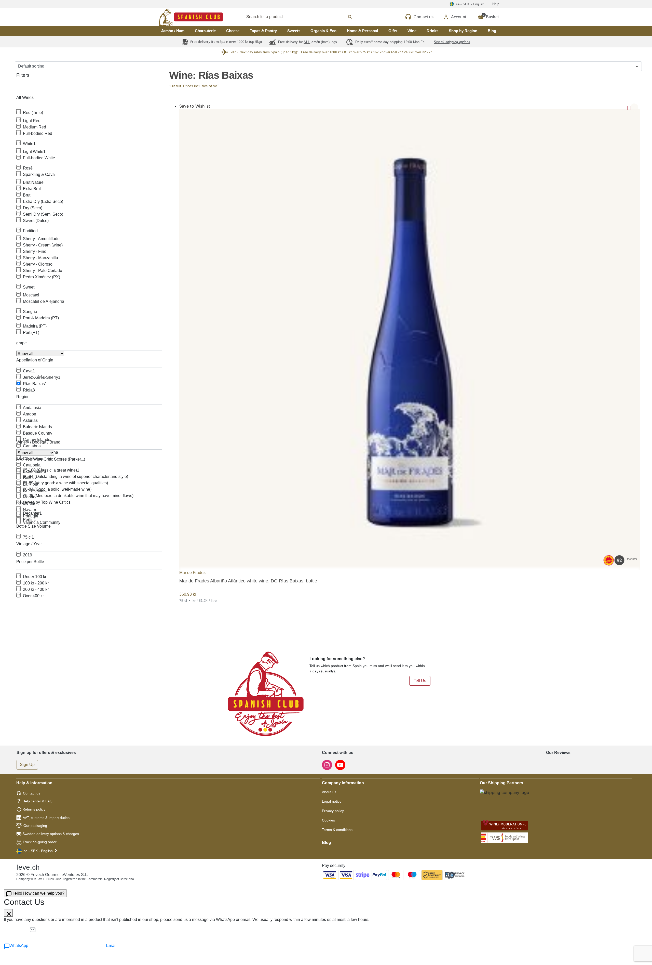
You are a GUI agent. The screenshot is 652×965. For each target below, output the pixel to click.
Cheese (232, 31)
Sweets (293, 31)
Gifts (392, 31)
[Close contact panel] (8, 913)
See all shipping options (452, 42)
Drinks (432, 31)
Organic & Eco (323, 31)
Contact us (31, 793)
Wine (412, 31)
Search (303, 17)
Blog (492, 31)
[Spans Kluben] (173, 17)
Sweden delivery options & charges (50, 834)
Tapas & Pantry (263, 31)
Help (495, 4)
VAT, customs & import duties (46, 818)
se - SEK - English (38, 851)
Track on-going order (40, 842)
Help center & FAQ (37, 801)
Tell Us (420, 681)
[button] (634, 107)
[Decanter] (409, 339)
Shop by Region (463, 31)
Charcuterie (205, 31)
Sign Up (27, 764)
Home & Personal (362, 31)
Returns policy (33, 809)
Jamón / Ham (172, 31)
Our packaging (35, 826)
